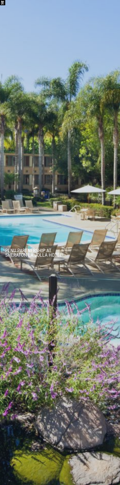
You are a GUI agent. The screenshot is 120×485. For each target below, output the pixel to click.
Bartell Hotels (2, 2)
